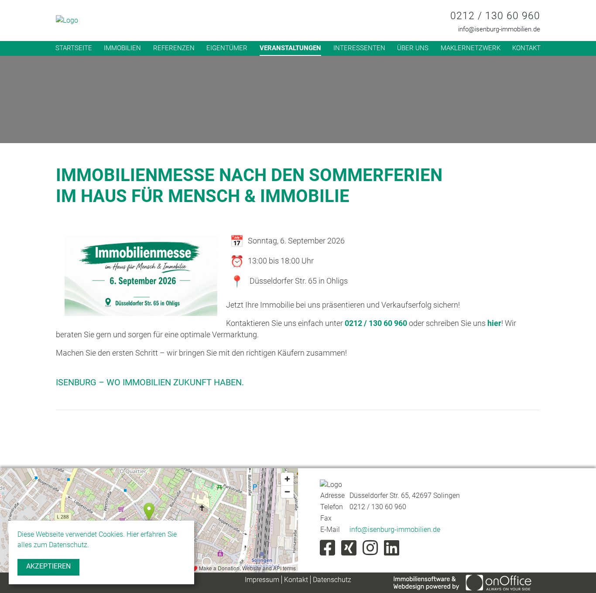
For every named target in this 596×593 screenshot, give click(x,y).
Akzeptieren (48, 566)
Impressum (262, 580)
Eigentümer (226, 48)
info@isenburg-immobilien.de (499, 29)
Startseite (73, 48)
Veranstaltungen (290, 48)
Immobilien (122, 48)
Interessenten (359, 48)
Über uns (412, 48)
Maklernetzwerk (470, 48)
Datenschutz (332, 580)
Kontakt (526, 48)
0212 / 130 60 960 (495, 16)
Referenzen (174, 48)
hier (494, 323)
